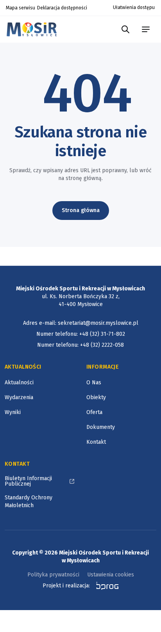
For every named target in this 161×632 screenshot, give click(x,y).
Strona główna (81, 210)
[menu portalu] (145, 29)
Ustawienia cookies (110, 574)
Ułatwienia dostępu (134, 7)
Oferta (94, 412)
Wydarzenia (19, 397)
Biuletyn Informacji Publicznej (28, 481)
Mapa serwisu (20, 8)
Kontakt (96, 442)
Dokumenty (100, 427)
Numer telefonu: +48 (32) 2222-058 (80, 345)
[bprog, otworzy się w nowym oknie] (104, 585)
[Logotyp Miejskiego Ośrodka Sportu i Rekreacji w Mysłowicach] (34, 29)
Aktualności (19, 382)
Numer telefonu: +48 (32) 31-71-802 (80, 334)
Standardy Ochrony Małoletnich (28, 501)
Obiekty (96, 397)
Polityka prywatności (53, 574)
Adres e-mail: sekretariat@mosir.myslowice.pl (80, 323)
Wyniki (13, 412)
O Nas (93, 382)
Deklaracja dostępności (62, 8)
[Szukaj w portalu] (125, 29)
